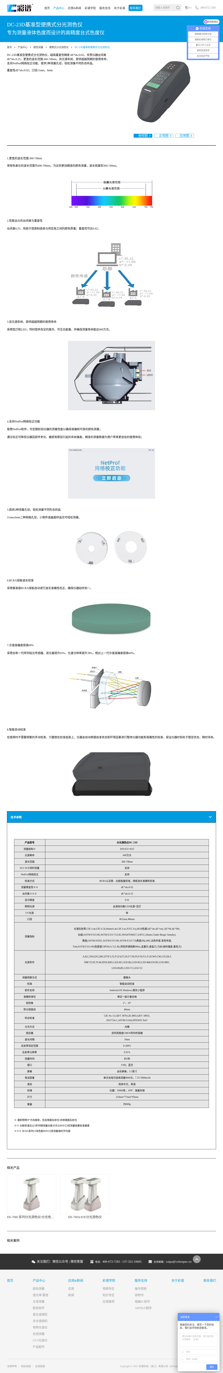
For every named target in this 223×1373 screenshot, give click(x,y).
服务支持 (104, 8)
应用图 (184, 135)
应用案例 (108, 1301)
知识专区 (108, 1295)
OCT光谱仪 (40, 1340)
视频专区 (108, 1288)
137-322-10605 (132, 1261)
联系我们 (135, 8)
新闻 (71, 1295)
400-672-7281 (111, 1261)
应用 (71, 1288)
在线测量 (39, 1334)
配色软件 (39, 1308)
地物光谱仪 (40, 1327)
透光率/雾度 (40, 1295)
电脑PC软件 (142, 1301)
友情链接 (40, 1366)
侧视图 (143, 135)
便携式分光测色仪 (59, 47)
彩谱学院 (90, 8)
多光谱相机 (40, 1321)
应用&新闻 (74, 8)
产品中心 (58, 8)
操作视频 (141, 1288)
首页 (47, 8)
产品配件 (39, 1347)
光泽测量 (39, 1301)
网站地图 (26, 1366)
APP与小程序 (143, 1308)
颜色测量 (38, 47)
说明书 (139, 1295)
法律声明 (12, 1366)
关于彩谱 (119, 8)
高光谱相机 (40, 1314)
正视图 (163, 135)
